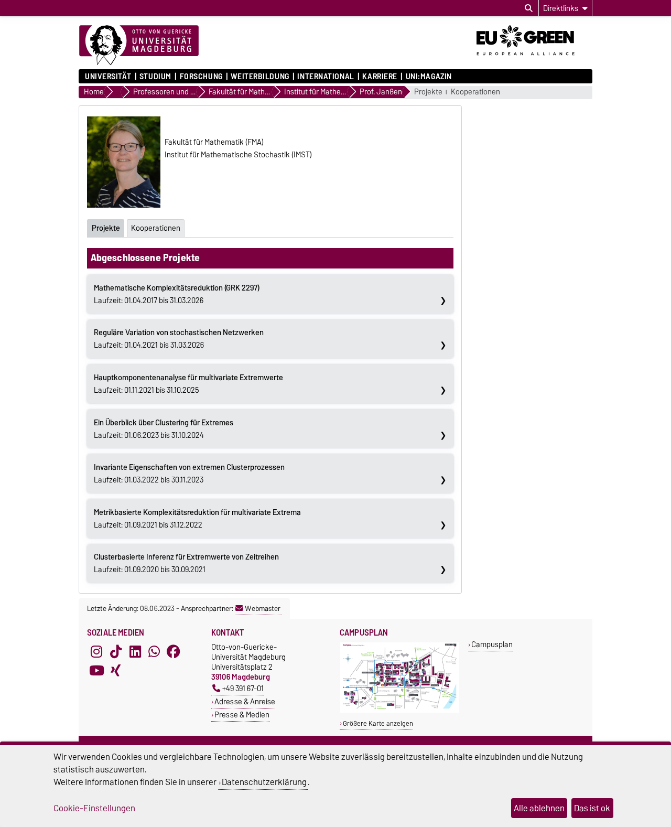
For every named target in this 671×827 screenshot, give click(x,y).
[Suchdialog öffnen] (529, 8)
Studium (155, 76)
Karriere (379, 76)
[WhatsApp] (154, 651)
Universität (108, 76)
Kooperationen (475, 92)
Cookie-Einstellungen (94, 808)
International (325, 76)
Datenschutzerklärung (264, 782)
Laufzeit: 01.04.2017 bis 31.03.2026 (176, 294)
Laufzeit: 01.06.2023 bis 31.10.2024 (163, 429)
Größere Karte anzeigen (378, 723)
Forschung (201, 76)
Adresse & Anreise (244, 701)
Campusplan (492, 644)
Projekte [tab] (106, 228)
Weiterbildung (260, 76)
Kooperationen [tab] (155, 228)
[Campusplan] (400, 710)
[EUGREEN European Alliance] (534, 59)
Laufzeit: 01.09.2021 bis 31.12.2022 (197, 518)
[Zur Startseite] (139, 46)
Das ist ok (592, 808)
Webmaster (262, 608)
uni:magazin (429, 76)
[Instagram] (96, 651)
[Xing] (115, 670)
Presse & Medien (241, 714)
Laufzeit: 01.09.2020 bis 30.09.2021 (186, 563)
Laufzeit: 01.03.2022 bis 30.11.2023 (189, 473)
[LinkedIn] (135, 651)
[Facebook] (173, 651)
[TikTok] (115, 651)
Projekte (428, 92)
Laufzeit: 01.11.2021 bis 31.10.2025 (188, 383)
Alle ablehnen (539, 808)
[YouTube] (96, 670)
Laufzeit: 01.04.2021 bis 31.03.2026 (179, 338)
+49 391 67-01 (243, 688)
